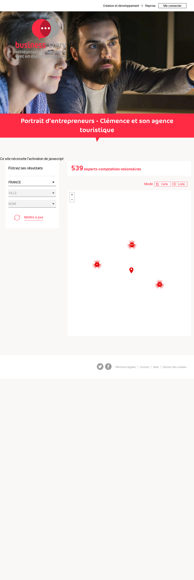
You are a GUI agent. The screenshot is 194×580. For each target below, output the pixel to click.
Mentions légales (126, 367)
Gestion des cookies (174, 367)
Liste (181, 184)
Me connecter (172, 6)
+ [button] (72, 194)
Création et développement (121, 6)
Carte (164, 184)
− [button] (72, 199)
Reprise (150, 6)
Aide (156, 367)
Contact (144, 367)
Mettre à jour (33, 217)
